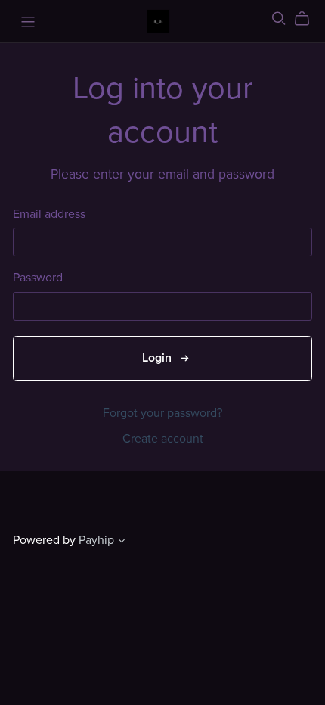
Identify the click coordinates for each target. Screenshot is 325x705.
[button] (121, 542)
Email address (49, 214)
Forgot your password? (162, 413)
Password (38, 278)
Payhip (96, 540)
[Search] (279, 18)
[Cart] (308, 18)
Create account (162, 438)
